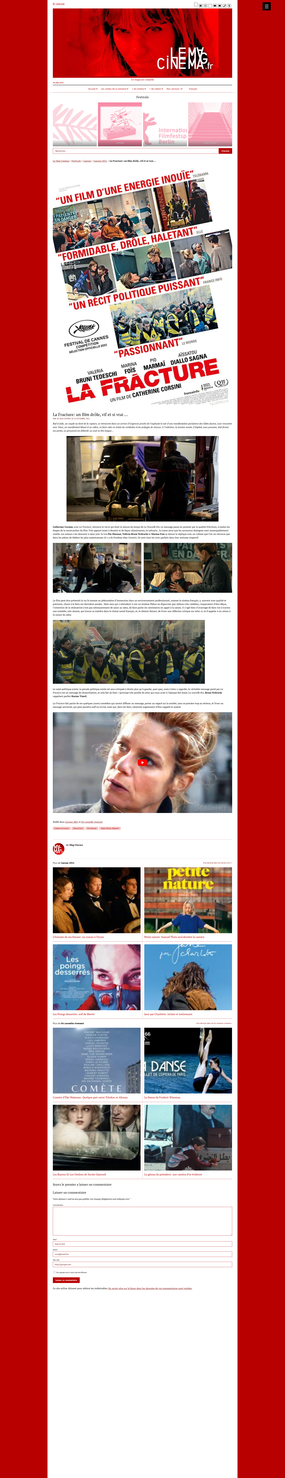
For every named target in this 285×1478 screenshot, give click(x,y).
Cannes (87, 161)
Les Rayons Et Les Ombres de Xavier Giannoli (79, 1174)
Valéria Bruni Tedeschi (110, 828)
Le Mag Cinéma (61, 161)
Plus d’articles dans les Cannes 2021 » (217, 863)
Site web (56, 1260)
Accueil (92, 88)
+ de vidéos (155, 88)
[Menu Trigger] (267, 6)
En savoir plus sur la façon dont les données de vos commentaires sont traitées (150, 1288)
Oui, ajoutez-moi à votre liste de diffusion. (71, 1272)
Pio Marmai (91, 828)
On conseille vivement (92, 822)
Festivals (76, 161)
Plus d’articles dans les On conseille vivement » (214, 1023)
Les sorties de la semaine (113, 88)
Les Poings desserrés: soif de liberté (74, 1014)
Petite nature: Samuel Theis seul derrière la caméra (174, 937)
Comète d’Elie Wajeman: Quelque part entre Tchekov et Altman (90, 1097)
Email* (55, 1250)
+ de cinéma (138, 88)
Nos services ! (173, 88)
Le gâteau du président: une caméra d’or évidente (173, 1174)
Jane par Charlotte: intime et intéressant (168, 1014)
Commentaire (58, 1205)
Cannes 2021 (100, 161)
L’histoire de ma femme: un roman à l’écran (78, 937)
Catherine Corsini (62, 828)
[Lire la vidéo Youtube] (142, 762)
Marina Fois (78, 828)
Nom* (55, 1239)
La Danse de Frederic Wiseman (162, 1097)
